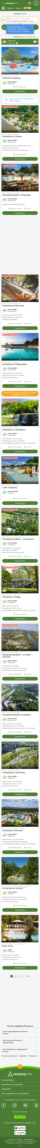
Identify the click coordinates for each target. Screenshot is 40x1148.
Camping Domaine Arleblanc (16, 715)
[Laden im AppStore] (20, 1128)
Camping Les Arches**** (14, 888)
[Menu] (3, 8)
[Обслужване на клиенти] (29, 3)
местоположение (21, 86)
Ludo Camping (9, 487)
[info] (17, 43)
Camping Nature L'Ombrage (16, 195)
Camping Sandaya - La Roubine (18, 539)
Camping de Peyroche (13, 305)
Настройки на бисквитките (26, 1141)
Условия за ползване (14, 1139)
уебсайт (29, 208)
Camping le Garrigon (12, 830)
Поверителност (9, 1141)
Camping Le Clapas (12, 136)
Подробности (20, 91)
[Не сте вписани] (36, 3)
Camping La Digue (11, 597)
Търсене (10, 8)
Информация (28, 1139)
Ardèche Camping (11, 78)
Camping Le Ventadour (13, 430)
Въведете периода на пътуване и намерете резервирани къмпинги (20, 393)
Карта (18, 8)
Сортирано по (19, 36)
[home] (20, 1074)
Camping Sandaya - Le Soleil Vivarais (16, 656)
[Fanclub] (27, 8)
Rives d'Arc (7, 946)
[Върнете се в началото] (20, 1066)
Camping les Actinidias (13, 772)
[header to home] (9, 3)
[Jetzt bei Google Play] (20, 1133)
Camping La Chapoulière (14, 364)
